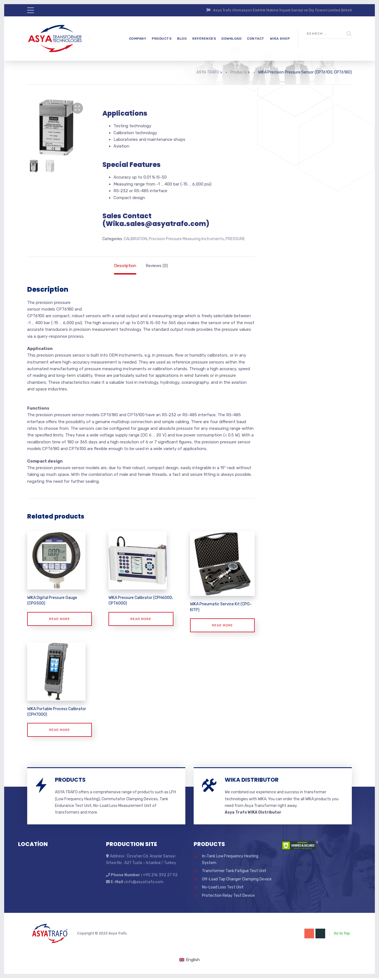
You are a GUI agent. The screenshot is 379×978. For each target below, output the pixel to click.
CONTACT (255, 38)
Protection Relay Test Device (228, 895)
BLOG (182, 38)
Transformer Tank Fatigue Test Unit (234, 870)
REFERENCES (204, 38)
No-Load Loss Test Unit (223, 887)
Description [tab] (125, 265)
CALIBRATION (135, 239)
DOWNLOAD (231, 38)
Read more (59, 619)
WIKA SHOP (280, 38)
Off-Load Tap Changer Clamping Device (237, 879)
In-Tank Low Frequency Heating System (230, 859)
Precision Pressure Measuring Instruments (186, 239)
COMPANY (137, 38)
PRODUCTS (161, 38)
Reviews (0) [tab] (157, 265)
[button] (77, 108)
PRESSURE (235, 239)
